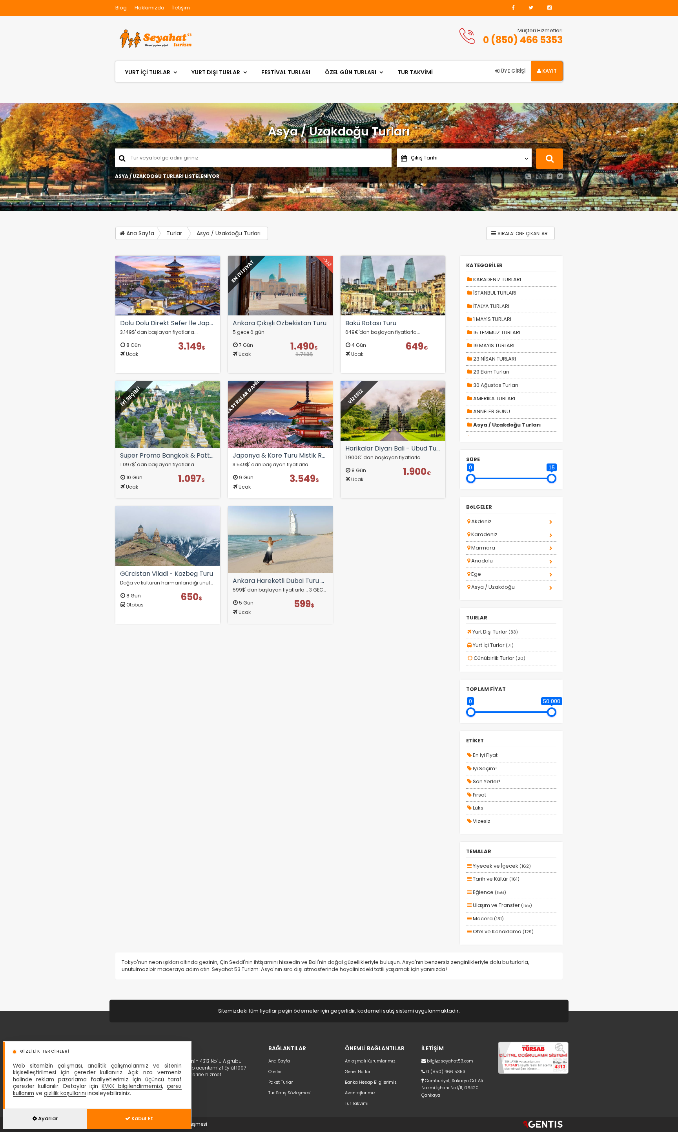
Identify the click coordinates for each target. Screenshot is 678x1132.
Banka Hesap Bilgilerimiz (371, 1082)
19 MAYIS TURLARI (493, 345)
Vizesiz (481, 821)
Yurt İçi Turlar (493, 645)
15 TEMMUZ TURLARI (496, 332)
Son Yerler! (486, 781)
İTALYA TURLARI (490, 306)
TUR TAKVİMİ (415, 72)
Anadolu (481, 560)
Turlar (174, 233)
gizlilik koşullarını (65, 1093)
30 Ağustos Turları (495, 385)
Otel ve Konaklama (503, 931)
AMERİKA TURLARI (493, 398)
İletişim (181, 7)
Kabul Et (141, 1118)
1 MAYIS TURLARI (491, 319)
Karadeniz (484, 534)
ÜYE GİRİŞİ (512, 71)
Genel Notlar (357, 1071)
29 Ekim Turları (490, 372)
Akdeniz (481, 521)
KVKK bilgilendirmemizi (132, 1086)
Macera (488, 918)
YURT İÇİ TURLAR (147, 72)
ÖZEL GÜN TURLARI (350, 72)
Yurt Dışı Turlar (494, 632)
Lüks (477, 807)
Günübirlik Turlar (498, 658)
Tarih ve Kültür (495, 879)
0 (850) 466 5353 (523, 39)
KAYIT (549, 71)
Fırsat (479, 795)
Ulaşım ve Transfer (502, 905)
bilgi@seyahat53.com (450, 1061)
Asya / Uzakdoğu (492, 587)
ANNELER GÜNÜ (491, 411)
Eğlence (489, 892)
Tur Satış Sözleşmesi (290, 1093)
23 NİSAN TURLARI (494, 359)
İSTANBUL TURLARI (494, 293)
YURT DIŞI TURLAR (215, 72)
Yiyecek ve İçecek (501, 866)
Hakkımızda (149, 7)
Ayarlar (47, 1118)
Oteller (275, 1071)
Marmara (482, 547)
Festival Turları (285, 72)
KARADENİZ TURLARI (496, 279)
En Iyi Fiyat (485, 755)
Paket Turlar (280, 1082)
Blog (121, 7)
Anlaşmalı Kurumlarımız (370, 1061)
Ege (475, 574)
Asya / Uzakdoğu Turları (229, 233)
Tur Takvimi (356, 1103)
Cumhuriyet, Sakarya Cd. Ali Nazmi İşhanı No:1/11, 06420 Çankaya (452, 1087)
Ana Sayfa (139, 233)
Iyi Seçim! (484, 768)
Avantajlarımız (360, 1093)
